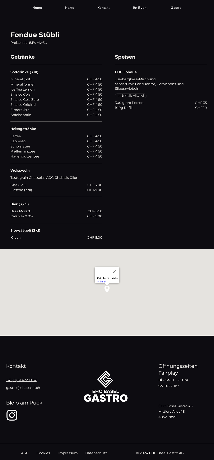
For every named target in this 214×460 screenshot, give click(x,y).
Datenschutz (96, 453)
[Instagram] (12, 415)
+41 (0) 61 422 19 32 (21, 380)
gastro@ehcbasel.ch (23, 388)
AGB (24, 453)
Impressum (68, 453)
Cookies (43, 453)
